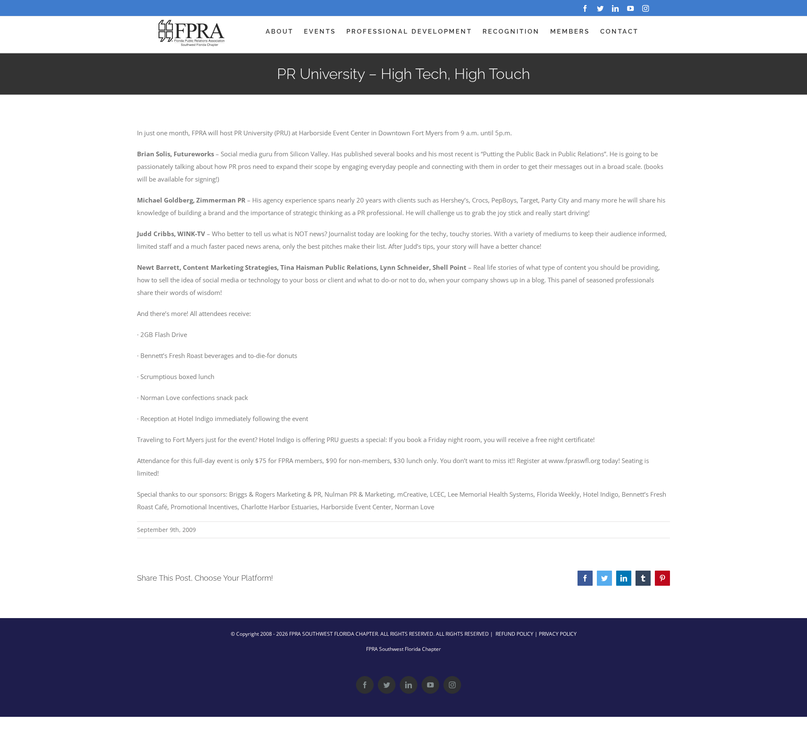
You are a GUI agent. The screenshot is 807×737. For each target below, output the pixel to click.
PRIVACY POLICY (558, 633)
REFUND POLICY (514, 633)
